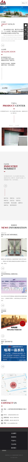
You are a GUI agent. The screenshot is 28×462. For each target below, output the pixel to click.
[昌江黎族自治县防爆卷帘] (14, 137)
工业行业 (18, 198)
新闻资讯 (13, 437)
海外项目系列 (13, 205)
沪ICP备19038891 (14, 457)
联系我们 (13, 448)
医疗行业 (6, 198)
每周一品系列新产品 (6, 341)
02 (8, 13)
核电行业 (6, 200)
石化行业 (12, 200)
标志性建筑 (6, 202)
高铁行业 (12, 198)
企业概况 (13, 433)
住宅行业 (18, 200)
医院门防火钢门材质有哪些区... (9, 234)
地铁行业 (6, 205)
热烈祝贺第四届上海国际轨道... (9, 274)
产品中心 (13, 440)
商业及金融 (13, 202)
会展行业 (20, 202)
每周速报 (3, 311)
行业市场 (13, 444)
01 (7, 12)
